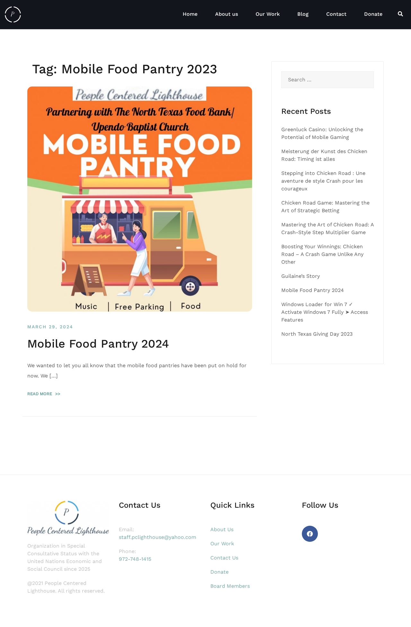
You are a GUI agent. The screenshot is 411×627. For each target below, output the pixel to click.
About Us (221, 529)
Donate (373, 14)
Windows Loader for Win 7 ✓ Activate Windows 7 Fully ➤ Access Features (324, 312)
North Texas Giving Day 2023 (317, 334)
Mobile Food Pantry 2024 (98, 343)
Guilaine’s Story (300, 276)
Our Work (268, 14)
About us (226, 14)
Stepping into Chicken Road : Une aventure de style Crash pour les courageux (323, 181)
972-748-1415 (135, 559)
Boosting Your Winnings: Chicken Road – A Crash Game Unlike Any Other (322, 254)
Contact (336, 14)
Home (190, 14)
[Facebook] (310, 534)
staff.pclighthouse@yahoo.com (157, 537)
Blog (303, 14)
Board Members (230, 586)
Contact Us (224, 558)
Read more (43, 393)
